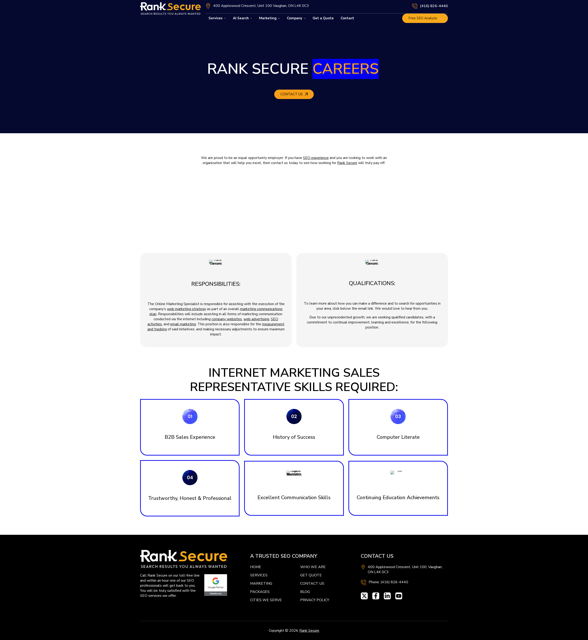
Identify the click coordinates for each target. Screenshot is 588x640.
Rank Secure (347, 162)
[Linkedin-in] (387, 595)
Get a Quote (323, 18)
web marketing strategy (186, 309)
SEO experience (316, 157)
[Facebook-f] (375, 595)
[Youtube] (398, 595)
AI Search (241, 18)
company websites (227, 319)
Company (294, 18)
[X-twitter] (364, 595)
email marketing (183, 324)
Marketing (268, 18)
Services (216, 18)
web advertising (256, 319)
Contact (347, 18)
